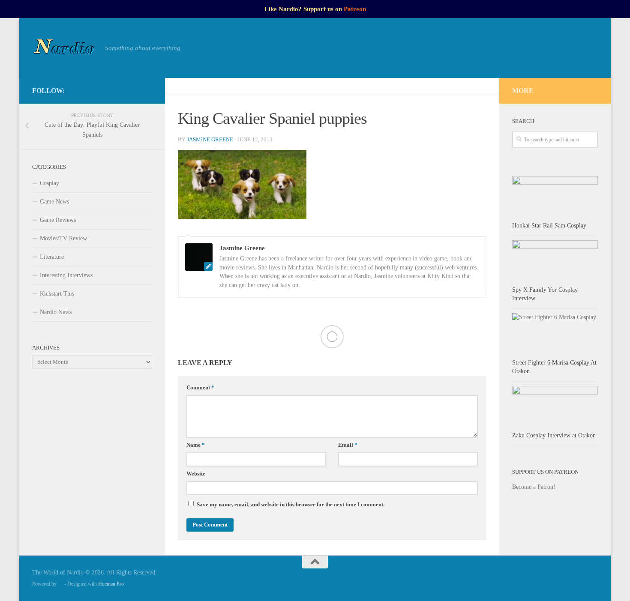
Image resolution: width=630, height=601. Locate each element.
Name (195, 445)
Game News (54, 201)
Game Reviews (58, 220)
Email (347, 445)
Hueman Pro (111, 584)
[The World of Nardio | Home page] (64, 48)
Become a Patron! (533, 487)
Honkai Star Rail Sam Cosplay (549, 225)
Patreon (355, 9)
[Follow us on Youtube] (147, 90)
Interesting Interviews (66, 275)
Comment (200, 388)
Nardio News (56, 312)
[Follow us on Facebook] (106, 90)
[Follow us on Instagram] (119, 90)
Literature (52, 257)
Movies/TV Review (63, 238)
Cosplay (49, 183)
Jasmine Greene (210, 140)
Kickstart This (57, 293)
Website (195, 474)
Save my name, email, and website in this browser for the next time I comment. (290, 505)
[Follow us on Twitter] (133, 90)
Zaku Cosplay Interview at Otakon (554, 435)
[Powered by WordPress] (60, 583)
